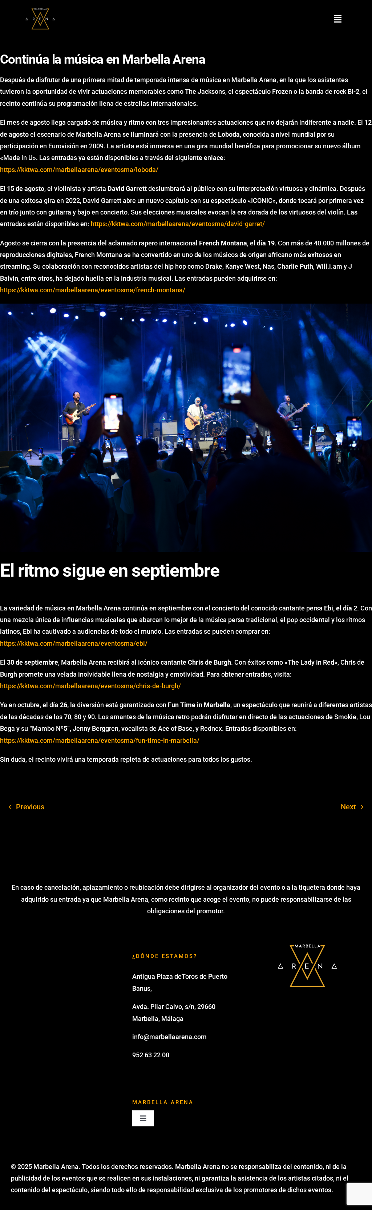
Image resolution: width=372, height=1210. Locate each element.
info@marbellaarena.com (169, 1037)
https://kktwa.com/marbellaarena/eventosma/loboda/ (79, 169)
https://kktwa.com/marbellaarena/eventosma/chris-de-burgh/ (90, 686)
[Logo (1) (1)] (40, 9)
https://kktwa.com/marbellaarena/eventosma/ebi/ (73, 643)
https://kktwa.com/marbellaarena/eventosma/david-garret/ (178, 224)
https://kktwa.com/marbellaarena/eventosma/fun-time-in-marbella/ (99, 740)
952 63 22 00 (150, 1055)
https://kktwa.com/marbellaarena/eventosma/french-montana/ (92, 290)
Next (348, 806)
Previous (30, 806)
